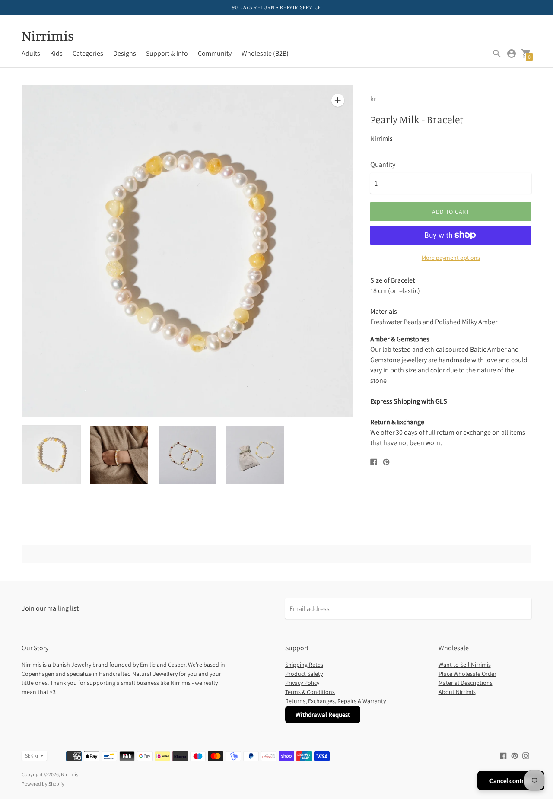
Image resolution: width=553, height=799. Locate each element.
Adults (31, 53)
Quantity (382, 165)
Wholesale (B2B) (265, 53)
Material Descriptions (466, 683)
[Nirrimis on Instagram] (525, 755)
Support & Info (167, 53)
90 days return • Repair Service (276, 7)
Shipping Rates (304, 664)
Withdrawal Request (323, 714)
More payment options (451, 257)
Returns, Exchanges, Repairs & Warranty (335, 701)
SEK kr (31, 755)
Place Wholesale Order (467, 674)
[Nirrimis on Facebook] (503, 755)
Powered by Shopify (43, 783)
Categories (88, 53)
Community (215, 53)
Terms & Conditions (310, 692)
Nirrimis (69, 774)
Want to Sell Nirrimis (465, 664)
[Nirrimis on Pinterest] (514, 755)
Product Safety (304, 674)
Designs (124, 53)
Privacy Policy (302, 683)
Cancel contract (510, 781)
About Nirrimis (457, 692)
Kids (56, 53)
